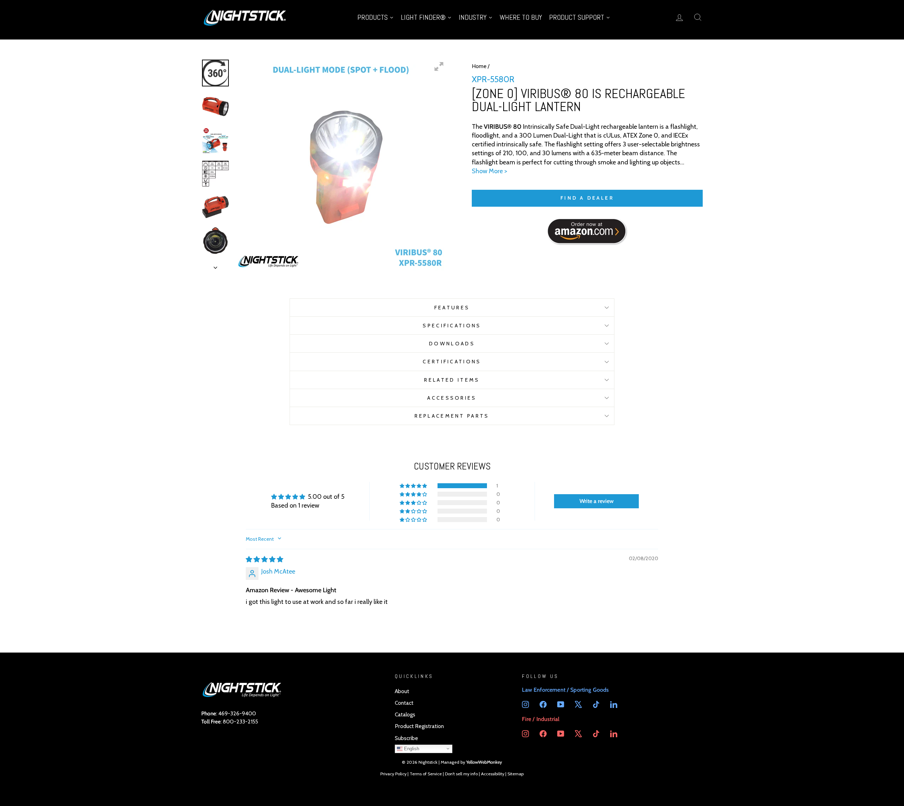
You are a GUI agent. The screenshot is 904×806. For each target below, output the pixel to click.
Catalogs (405, 714)
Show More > (489, 171)
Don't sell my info (461, 773)
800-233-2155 (240, 721)
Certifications (452, 361)
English (411, 748)
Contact (404, 702)
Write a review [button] (596, 501)
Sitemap (515, 773)
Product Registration (419, 726)
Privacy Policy (393, 773)
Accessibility (492, 773)
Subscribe (406, 738)
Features (452, 307)
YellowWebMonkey (484, 762)
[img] (264, 559)
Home (479, 66)
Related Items (452, 380)
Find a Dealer (587, 198)
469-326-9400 (237, 713)
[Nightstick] (245, 17)
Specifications (452, 325)
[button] (414, 485)
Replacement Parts (452, 416)
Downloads (452, 343)
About (402, 691)
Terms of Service (426, 773)
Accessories (452, 398)
